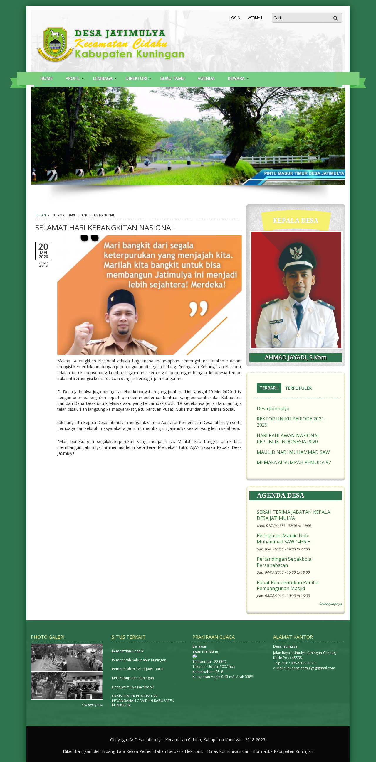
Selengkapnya (330, 603)
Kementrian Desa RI (128, 650)
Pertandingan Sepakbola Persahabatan (284, 562)
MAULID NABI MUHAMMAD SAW (293, 452)
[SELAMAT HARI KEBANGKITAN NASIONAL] (149, 296)
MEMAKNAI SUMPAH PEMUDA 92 (294, 462)
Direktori (136, 78)
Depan (40, 215)
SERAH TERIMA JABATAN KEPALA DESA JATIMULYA (293, 515)
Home (46, 78)
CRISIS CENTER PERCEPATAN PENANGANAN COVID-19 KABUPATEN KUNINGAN (143, 700)
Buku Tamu (172, 78)
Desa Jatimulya (273, 409)
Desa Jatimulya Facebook (133, 687)
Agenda (206, 78)
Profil (73, 78)
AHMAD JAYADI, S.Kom (296, 357)
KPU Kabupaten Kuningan (133, 677)
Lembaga (103, 78)
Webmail (255, 17)
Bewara (236, 78)
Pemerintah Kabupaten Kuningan (139, 660)
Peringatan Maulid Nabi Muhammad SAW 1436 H (284, 539)
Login (234, 17)
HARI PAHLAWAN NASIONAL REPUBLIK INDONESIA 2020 (288, 438)
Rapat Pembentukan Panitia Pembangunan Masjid (287, 585)
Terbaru (270, 388)
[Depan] (121, 43)
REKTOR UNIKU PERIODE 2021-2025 (291, 422)
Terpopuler (298, 388)
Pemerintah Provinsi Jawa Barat (138, 668)
